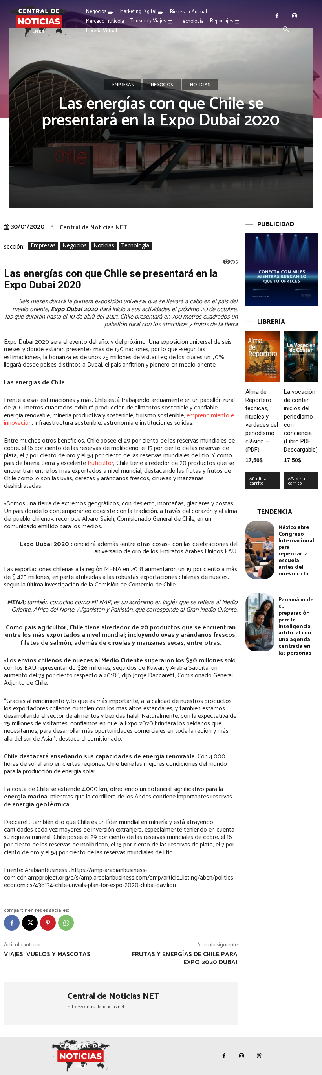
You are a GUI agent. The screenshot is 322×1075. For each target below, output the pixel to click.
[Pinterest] (48, 923)
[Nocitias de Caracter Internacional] (38, 21)
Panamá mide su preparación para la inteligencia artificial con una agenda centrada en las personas (296, 626)
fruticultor (100, 463)
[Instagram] (295, 16)
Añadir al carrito (258, 481)
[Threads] (259, 1056)
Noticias (200, 85)
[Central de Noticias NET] (35, 1003)
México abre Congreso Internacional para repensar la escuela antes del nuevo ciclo (296, 551)
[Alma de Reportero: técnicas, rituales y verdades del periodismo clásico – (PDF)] (262, 356)
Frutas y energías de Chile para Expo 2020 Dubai (185, 958)
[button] (286, 30)
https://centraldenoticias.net (96, 1006)
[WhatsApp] (66, 923)
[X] (30, 923)
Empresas (123, 85)
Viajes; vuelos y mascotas (47, 954)
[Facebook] (277, 16)
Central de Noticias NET (93, 227)
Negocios (162, 85)
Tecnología (135, 245)
